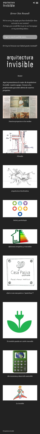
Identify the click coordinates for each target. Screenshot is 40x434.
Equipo (20, 76)
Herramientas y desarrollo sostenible (20, 376)
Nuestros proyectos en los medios (20, 121)
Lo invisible (20, 403)
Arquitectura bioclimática (20, 191)
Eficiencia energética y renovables (20, 246)
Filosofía (20, 156)
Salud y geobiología (20, 220)
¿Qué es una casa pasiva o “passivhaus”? (20, 293)
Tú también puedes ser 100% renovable (20, 341)
